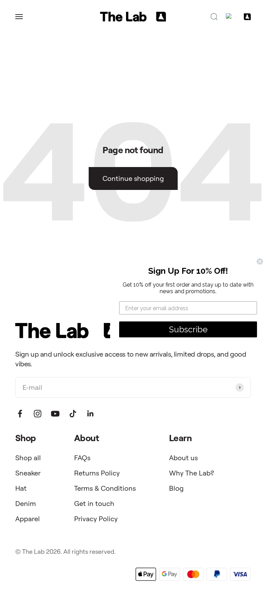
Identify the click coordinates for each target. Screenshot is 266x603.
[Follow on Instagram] (37, 413)
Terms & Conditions (105, 488)
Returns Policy (97, 473)
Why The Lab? (191, 473)
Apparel (27, 518)
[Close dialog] (259, 261)
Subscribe (188, 329)
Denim (25, 503)
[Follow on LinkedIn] (90, 413)
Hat (21, 488)
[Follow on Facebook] (20, 413)
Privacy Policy (96, 518)
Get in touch (94, 503)
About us (183, 457)
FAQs (82, 457)
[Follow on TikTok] (73, 413)
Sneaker (28, 473)
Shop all (28, 457)
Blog (176, 488)
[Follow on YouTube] (55, 413)
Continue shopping (133, 178)
